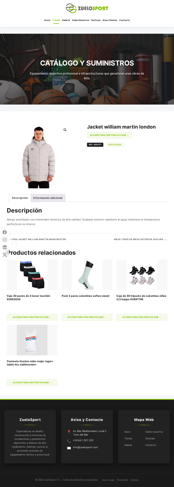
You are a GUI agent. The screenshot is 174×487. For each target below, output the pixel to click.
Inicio (47, 20)
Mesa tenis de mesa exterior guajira (140, 239)
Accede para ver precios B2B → (109, 135)
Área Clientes (110, 20)
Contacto (124, 20)
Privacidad (122, 479)
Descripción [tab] (20, 198)
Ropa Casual (115, 145)
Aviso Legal (108, 479)
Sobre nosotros (154, 431)
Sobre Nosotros (80, 20)
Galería (66, 20)
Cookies (134, 479)
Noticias (96, 20)
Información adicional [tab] (47, 198)
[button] (65, 130)
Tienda (56, 20)
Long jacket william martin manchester (36, 239)
